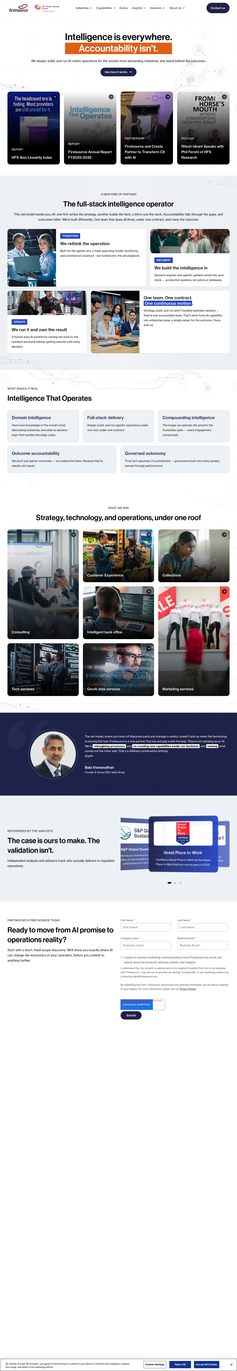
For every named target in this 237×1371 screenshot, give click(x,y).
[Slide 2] (175, 883)
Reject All (180, 1364)
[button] (86, 8)
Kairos (124, 8)
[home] (34, 8)
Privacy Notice (188, 988)
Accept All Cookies (206, 1364)
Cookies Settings (154, 1364)
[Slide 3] (181, 883)
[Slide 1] (169, 883)
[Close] (231, 1364)
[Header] (33, 128)
